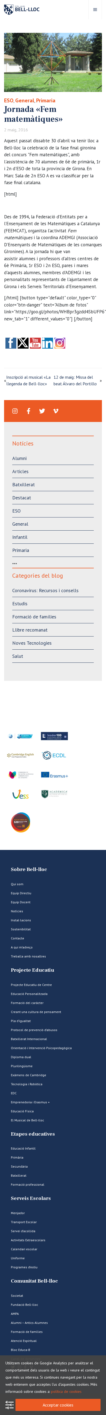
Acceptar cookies (58, 1405)
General (24, 100)
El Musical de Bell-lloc (27, 1120)
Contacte (17, 938)
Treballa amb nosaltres (28, 956)
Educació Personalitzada (29, 994)
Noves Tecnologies (32, 643)
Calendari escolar (24, 1249)
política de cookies (66, 1391)
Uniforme (18, 1258)
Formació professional (27, 1184)
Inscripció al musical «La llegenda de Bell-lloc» (28, 380)
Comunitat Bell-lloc (34, 1281)
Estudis (19, 603)
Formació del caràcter (27, 1003)
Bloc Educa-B (20, 1350)
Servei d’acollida (23, 1231)
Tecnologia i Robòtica (26, 1084)
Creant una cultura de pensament (36, 1012)
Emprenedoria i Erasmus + (30, 1102)
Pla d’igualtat (21, 1021)
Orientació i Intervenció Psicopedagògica (41, 1048)
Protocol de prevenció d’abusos (34, 1030)
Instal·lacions (21, 920)
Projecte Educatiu (32, 970)
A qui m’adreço (22, 947)
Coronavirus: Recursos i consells (45, 590)
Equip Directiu (21, 893)
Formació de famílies (34, 617)
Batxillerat (23, 484)
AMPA (15, 1314)
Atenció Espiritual (24, 1341)
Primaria (45, 100)
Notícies (17, 911)
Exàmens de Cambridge (28, 1075)
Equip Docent (20, 902)
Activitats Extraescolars (28, 1240)
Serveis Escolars (31, 1198)
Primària (17, 1157)
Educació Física (22, 1111)
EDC (14, 1093)
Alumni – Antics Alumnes (29, 1323)
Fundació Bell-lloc (24, 1305)
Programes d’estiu (24, 1267)
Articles (20, 471)
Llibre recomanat (30, 630)
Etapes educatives (33, 1134)
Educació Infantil (23, 1148)
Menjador (18, 1213)
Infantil (19, 537)
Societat (17, 1296)
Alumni (19, 458)
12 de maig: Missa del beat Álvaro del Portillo (75, 380)
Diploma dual (21, 1057)
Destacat (21, 497)
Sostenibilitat (21, 929)
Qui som (17, 884)
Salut (17, 656)
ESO (8, 100)
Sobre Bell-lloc (29, 869)
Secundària (19, 1166)
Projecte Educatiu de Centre (31, 985)
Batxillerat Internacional (29, 1039)
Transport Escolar (24, 1222)
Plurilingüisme (22, 1066)
